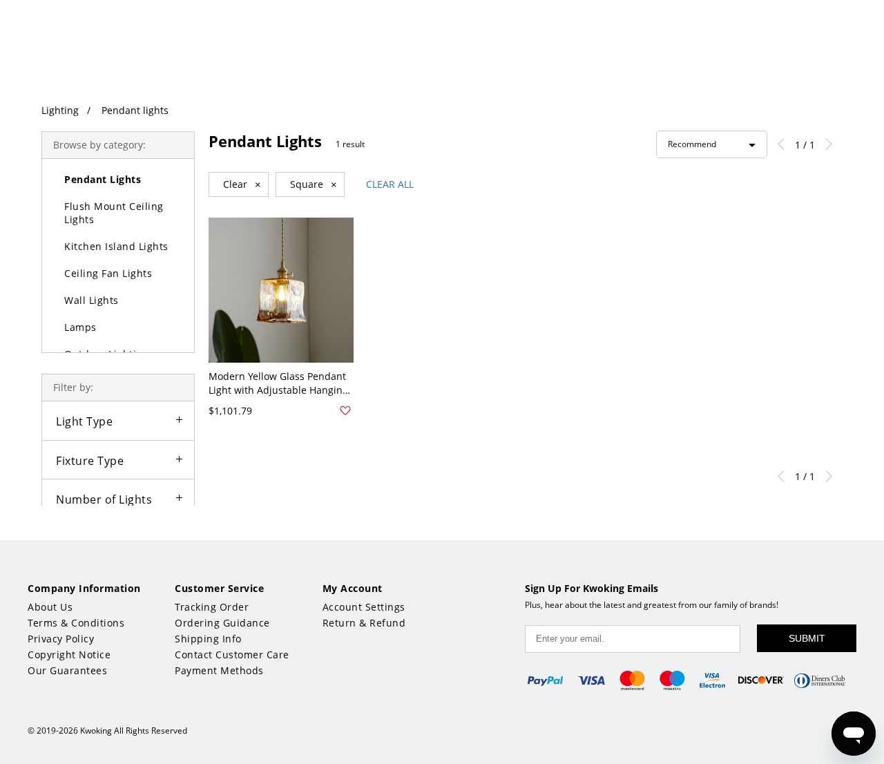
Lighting (60, 110)
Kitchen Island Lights (116, 246)
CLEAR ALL (390, 184)
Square (313, 184)
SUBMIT (807, 638)
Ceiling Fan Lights (108, 273)
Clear (242, 184)
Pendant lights (135, 110)
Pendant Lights (102, 179)
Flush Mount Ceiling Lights (114, 213)
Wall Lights (91, 300)
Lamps (80, 327)
